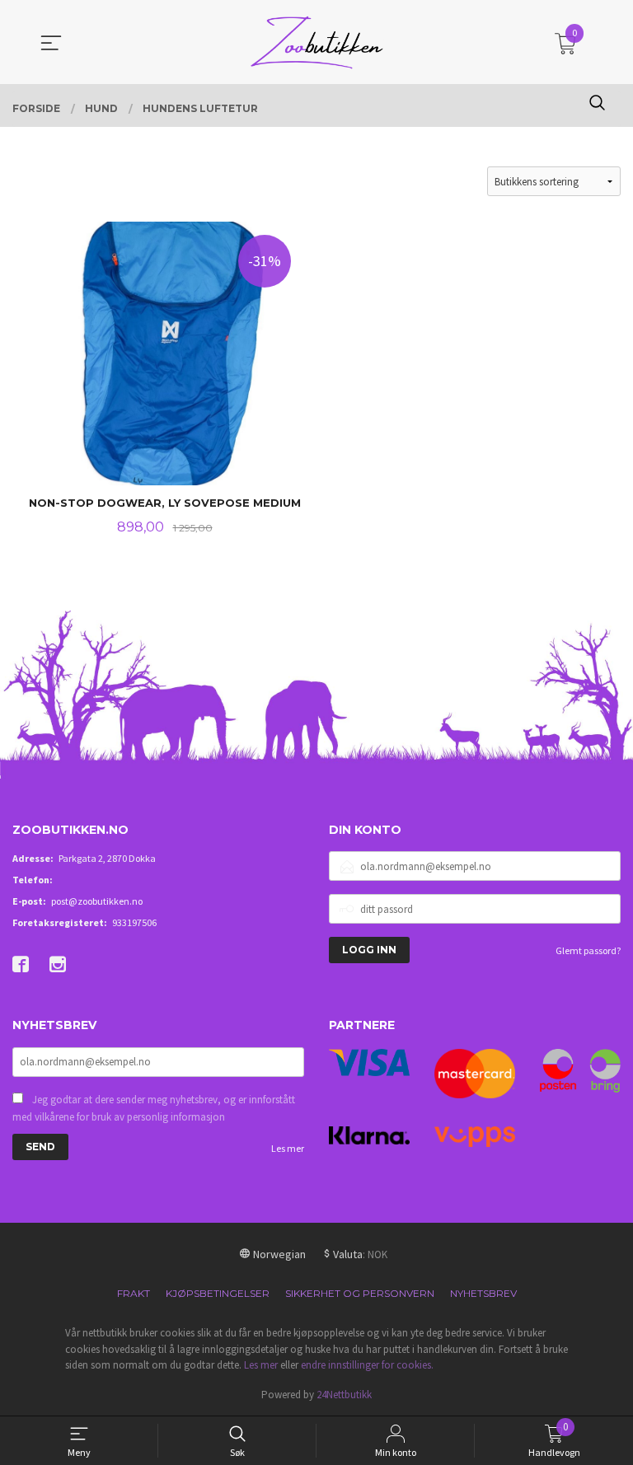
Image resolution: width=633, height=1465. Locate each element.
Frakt (133, 1293)
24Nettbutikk (344, 1395)
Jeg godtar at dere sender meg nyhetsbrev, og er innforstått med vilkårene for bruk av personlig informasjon (153, 1109)
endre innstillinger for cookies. (367, 1365)
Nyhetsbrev (483, 1293)
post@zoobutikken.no (97, 901)
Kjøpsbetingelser (218, 1293)
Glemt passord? (588, 950)
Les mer (287, 1148)
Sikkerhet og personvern (359, 1293)
